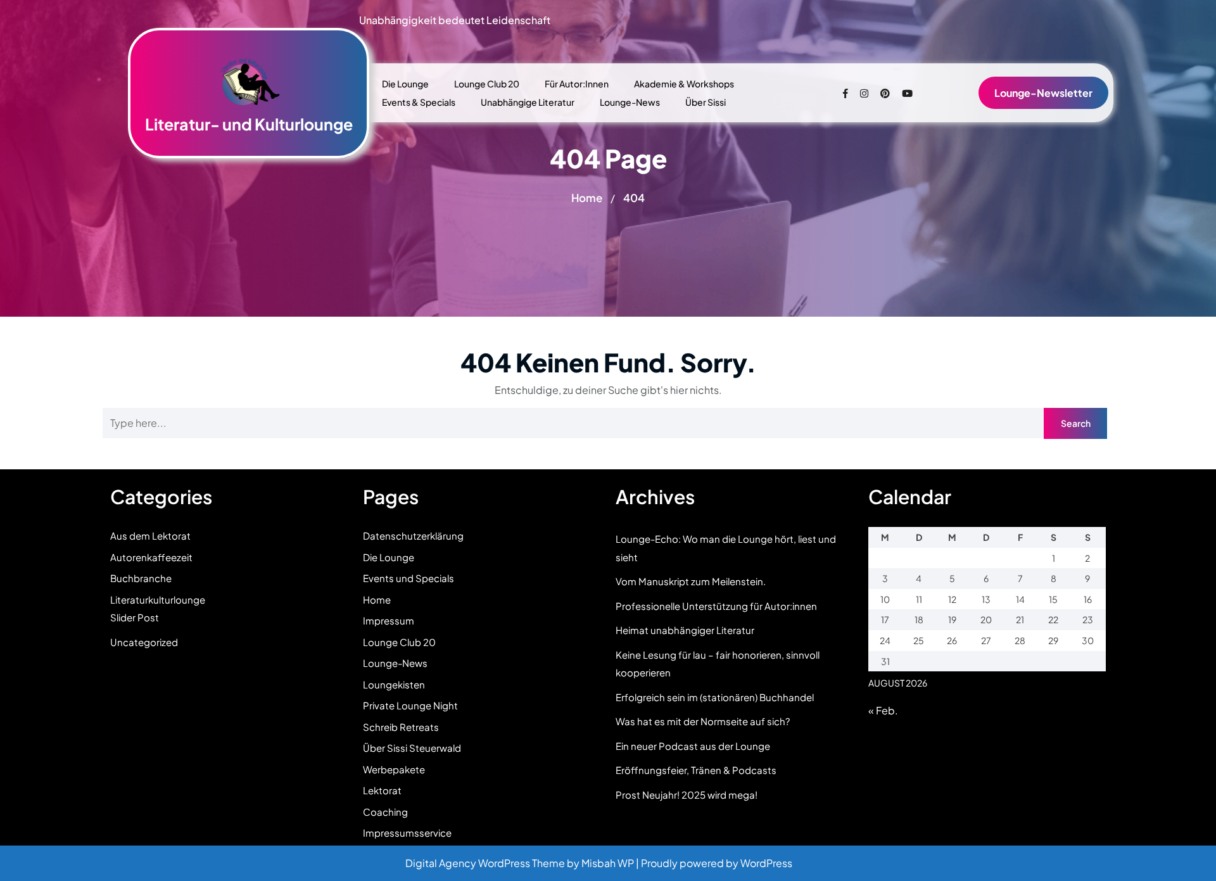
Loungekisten (394, 684)
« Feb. (883, 710)
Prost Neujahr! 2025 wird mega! (686, 795)
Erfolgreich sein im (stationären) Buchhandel (715, 697)
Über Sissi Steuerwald (412, 748)
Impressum (388, 620)
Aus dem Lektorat (150, 535)
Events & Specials (418, 102)
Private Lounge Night (410, 705)
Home (586, 198)
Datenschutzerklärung (413, 535)
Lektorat (382, 790)
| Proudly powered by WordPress (714, 863)
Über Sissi (705, 102)
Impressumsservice (407, 833)
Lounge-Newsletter (1043, 92)
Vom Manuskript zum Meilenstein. (691, 581)
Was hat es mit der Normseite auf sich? (703, 721)
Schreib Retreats (401, 727)
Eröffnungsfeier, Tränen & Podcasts (696, 770)
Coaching (385, 812)
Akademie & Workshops (684, 83)
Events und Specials (408, 578)
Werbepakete (394, 769)
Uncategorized (144, 642)
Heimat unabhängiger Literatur (685, 630)
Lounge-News (630, 102)
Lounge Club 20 (486, 83)
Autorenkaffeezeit (151, 557)
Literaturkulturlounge (157, 599)
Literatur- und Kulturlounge (249, 124)
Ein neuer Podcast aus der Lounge (693, 746)
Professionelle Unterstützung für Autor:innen (716, 606)
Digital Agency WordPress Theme (486, 863)
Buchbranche (141, 578)
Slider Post (134, 617)
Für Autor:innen (577, 83)
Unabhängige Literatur (527, 102)
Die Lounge (405, 83)
